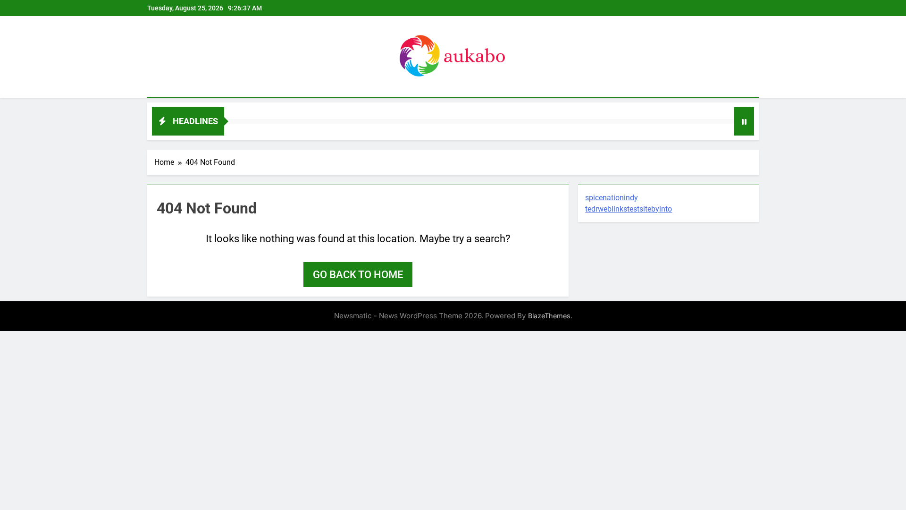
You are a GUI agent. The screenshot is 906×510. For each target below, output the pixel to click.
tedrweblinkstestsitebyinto (628, 208)
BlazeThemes (549, 316)
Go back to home (358, 274)
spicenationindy (611, 197)
